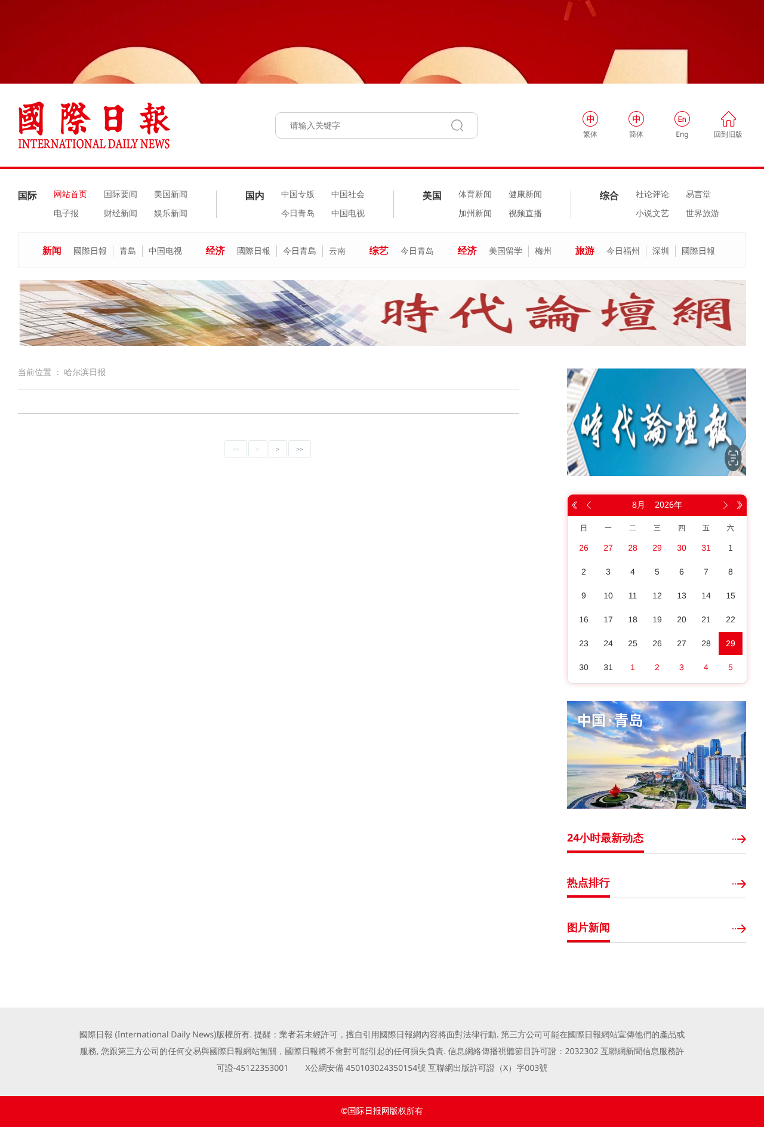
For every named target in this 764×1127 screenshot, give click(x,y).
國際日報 (90, 251)
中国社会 (348, 195)
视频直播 (525, 214)
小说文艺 (652, 214)
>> (299, 449)
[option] (382, 313)
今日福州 (623, 251)
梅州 (543, 251)
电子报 (66, 214)
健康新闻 (525, 195)
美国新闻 (170, 195)
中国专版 (298, 195)
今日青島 (299, 251)
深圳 (660, 251)
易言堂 (698, 195)
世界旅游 (702, 214)
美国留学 (505, 251)
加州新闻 (475, 214)
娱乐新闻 (170, 214)
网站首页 (70, 195)
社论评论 (652, 195)
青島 (127, 251)
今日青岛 (298, 214)
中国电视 (348, 214)
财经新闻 (120, 214)
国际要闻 (120, 195)
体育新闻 (475, 195)
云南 (337, 251)
